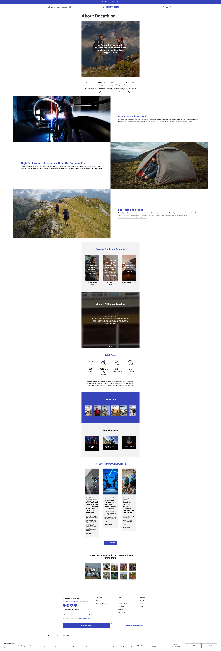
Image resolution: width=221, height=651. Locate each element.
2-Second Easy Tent (129, 282)
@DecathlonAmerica (73, 601)
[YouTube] (71, 605)
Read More (108, 524)
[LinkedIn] (75, 605)
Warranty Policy (122, 609)
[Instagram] (67, 605)
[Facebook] (64, 605)
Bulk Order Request (101, 604)
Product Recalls (142, 640)
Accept (193, 645)
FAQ (119, 601)
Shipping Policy (88, 640)
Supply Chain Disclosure (100, 640)
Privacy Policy (87, 618)
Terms (80, 618)
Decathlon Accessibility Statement (127, 640)
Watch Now (89, 534)
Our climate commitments (134, 625)
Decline (209, 645)
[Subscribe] (89, 614)
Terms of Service (77, 640)
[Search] (163, 7)
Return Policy (122, 607)
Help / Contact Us (123, 604)
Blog (141, 607)
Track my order (86, 625)
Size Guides (121, 612)
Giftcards (98, 601)
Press (142, 604)
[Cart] (171, 7)
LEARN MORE (110, 542)
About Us (143, 601)
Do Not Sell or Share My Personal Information (160, 640)
